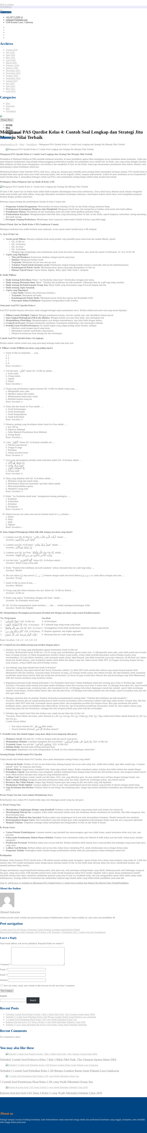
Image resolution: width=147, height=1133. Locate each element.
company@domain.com (16, 20)
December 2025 (13, 70)
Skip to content (7, 4)
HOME (9, 125)
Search (3, 996)
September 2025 (13, 78)
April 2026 (11, 60)
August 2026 (12, 50)
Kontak (9, 130)
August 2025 (12, 81)
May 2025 (10, 88)
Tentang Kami (12, 133)
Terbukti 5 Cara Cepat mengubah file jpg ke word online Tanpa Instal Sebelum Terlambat (46, 1024)
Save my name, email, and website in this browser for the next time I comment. (39, 985)
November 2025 (13, 73)
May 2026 (10, 57)
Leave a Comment (65, 883)
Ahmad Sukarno (10, 911)
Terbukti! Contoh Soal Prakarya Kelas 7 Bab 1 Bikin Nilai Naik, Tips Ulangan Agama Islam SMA (50, 1014)
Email (3, 975)
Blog (8, 103)
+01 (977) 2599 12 (14, 17)
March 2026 (11, 63)
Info (7, 108)
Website (3, 980)
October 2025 (12, 75)
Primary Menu (6, 120)
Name (3, 969)
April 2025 (11, 91)
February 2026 (12, 65)
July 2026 (10, 52)
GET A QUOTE (6, 12)
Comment (5, 964)
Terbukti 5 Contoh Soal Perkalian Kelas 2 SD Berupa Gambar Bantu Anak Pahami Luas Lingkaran (51, 1017)
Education (10, 106)
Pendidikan (11, 111)
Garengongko (6, 1042)
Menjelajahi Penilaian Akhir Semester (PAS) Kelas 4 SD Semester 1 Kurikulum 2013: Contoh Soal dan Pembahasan (53, 932)
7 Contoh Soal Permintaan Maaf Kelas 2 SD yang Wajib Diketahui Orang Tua (41, 1019)
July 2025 (10, 83)
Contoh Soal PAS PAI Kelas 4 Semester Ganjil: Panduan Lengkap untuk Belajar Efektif (40, 929)
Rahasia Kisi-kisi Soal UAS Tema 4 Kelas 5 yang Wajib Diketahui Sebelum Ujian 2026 (45, 1022)
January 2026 (12, 68)
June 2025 (10, 86)
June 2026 (10, 55)
